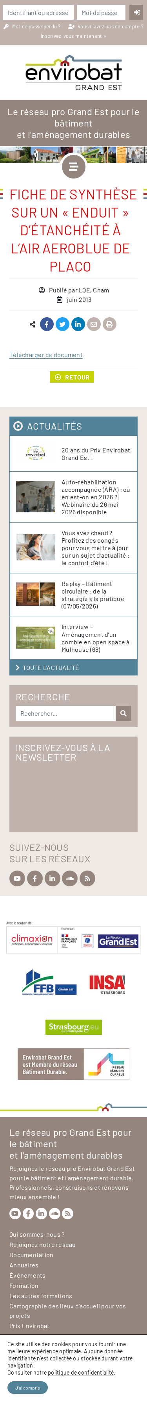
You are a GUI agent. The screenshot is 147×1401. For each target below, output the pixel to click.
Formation (23, 1285)
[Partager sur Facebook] (47, 324)
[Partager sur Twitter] (62, 324)
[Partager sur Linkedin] (78, 324)
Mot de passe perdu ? (37, 26)
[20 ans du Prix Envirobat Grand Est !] (39, 453)
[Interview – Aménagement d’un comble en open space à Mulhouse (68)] (39, 638)
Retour (77, 377)
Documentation (31, 1254)
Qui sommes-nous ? (36, 1234)
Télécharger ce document (46, 354)
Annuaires (23, 1265)
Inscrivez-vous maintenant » (73, 36)
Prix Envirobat (29, 1325)
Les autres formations (40, 1295)
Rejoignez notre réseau (42, 1244)
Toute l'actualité (51, 667)
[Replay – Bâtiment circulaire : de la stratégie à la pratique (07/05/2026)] (39, 594)
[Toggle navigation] (74, 167)
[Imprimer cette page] (109, 324)
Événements (27, 1275)
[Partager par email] (94, 324)
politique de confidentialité (81, 1372)
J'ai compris (27, 1387)
